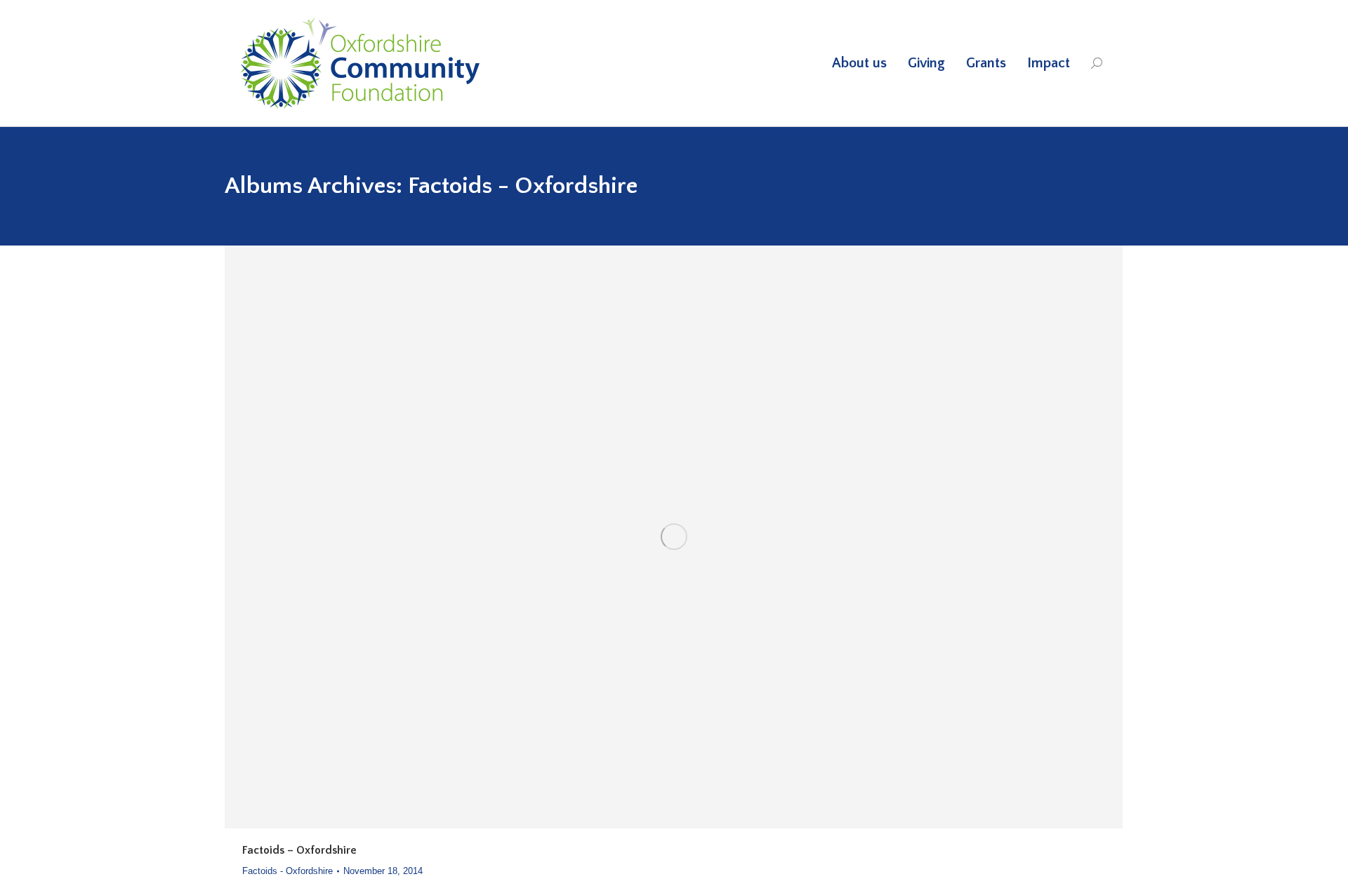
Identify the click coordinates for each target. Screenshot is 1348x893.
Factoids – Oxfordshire (299, 850)
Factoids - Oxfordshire (287, 871)
